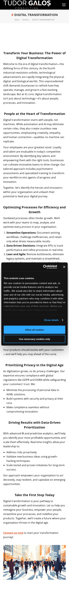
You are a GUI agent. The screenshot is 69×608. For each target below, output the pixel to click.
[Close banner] (64, 267)
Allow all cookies (34, 329)
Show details (51, 320)
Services (25, 19)
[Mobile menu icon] (64, 5)
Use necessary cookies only (34, 339)
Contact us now (13, 533)
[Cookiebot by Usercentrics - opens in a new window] (43, 267)
